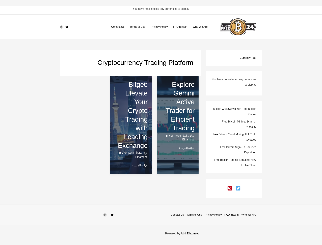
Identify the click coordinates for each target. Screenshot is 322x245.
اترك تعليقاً (189, 135)
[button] (238, 188)
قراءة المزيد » (187, 148)
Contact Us (117, 26)
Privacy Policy (159, 26)
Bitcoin (170, 135)
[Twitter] (66, 27)
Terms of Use (137, 26)
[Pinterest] (61, 27)
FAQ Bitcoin (180, 26)
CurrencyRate (248, 57)
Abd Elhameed (190, 233)
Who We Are (200, 26)
